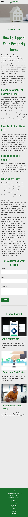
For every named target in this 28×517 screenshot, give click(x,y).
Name (3, 268)
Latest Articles (14, 515)
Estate (14, 506)
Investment (14, 505)
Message (4, 286)
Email (2, 277)
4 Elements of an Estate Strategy (13, 372)
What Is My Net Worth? (10, 338)
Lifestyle (14, 513)
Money (14, 511)
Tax (14, 510)
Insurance (14, 508)
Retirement (14, 503)
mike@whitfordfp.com (14, 497)
